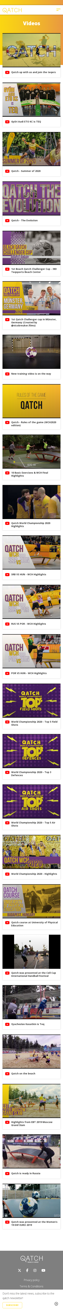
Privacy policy (31, 1280)
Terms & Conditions (31, 1286)
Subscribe (12, 1305)
